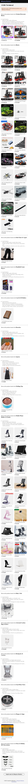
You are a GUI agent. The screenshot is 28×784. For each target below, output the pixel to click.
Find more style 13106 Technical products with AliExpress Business (12, 9)
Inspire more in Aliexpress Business (14, 774)
